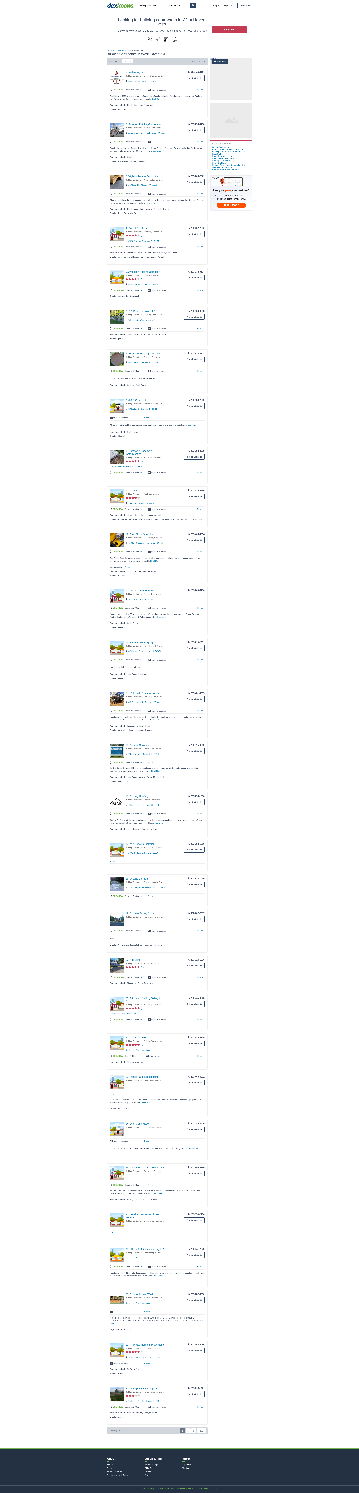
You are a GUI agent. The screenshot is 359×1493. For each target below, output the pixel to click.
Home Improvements (222, 156)
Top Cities (186, 1465)
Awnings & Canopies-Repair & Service (160, 494)
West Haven (122, 50)
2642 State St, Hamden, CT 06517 (142, 599)
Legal (214, 1489)
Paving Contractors (152, 917)
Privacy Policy (148, 1489)
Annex (127, 567)
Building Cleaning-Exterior (154, 1298)
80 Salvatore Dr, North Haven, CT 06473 (144, 651)
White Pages (150, 1468)
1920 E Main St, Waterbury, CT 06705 (143, 241)
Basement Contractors (153, 458)
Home (109, 50)
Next (201, 1431)
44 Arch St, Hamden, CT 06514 (141, 503)
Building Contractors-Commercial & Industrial (162, 128)
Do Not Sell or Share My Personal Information (176, 1489)
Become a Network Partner (118, 1475)
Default (200, 61)
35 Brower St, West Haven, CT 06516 (143, 362)
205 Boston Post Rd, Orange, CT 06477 (144, 1401)
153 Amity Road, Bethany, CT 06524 (143, 853)
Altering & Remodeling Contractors (228, 149)
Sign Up (228, 5)
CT (114, 50)
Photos (200, 90)
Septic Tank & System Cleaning (157, 749)
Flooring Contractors (160, 232)
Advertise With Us (114, 1472)
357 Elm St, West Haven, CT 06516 (143, 284)
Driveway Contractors (153, 315)
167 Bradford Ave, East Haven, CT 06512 (145, 1357)
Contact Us (111, 1468)
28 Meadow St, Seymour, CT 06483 (142, 409)
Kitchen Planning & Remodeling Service (160, 404)
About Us (111, 1465)
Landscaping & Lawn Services (156, 1253)
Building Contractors (134, 76)
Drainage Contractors (152, 357)
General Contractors (221, 147)
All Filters (115, 62)
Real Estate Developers (223, 158)
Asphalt (162, 882)
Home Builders (150, 1127)
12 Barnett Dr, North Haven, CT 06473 (143, 805)
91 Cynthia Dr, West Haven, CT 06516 (144, 320)
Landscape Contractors (153, 1080)
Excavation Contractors (153, 848)
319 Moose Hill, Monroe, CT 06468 (142, 185)
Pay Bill (148, 1475)
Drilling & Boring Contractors (156, 76)
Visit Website (195, 78)
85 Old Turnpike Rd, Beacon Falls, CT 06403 (146, 888)
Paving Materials (151, 882)
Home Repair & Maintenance (156, 646)
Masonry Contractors (222, 167)
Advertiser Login (151, 1465)
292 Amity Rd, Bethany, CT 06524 (128, 467)
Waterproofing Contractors (155, 180)
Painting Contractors (152, 594)
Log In (216, 5)
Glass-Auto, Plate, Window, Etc (157, 538)
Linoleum (147, 232)
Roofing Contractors (152, 800)
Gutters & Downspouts (153, 275)
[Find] (193, 5)
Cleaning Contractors (152, 1221)
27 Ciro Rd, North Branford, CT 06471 (143, 754)
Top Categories (188, 1468)
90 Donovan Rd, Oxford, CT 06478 (142, 81)
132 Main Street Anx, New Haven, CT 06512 (146, 543)
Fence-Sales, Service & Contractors (159, 1392)
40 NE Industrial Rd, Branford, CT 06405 (145, 702)
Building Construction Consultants (158, 1041)
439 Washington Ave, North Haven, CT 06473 (147, 133)
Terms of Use (204, 1489)
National (148, 1472)
